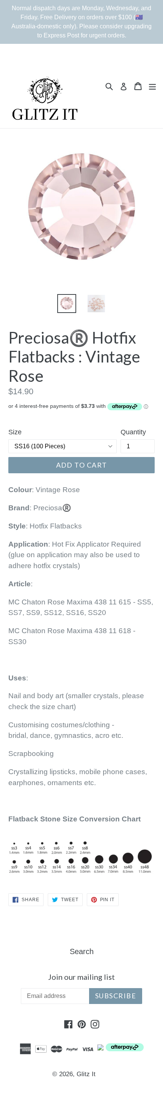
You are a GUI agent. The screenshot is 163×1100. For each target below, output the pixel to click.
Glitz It (86, 1074)
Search (82, 951)
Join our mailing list (81, 976)
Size (15, 432)
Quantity (133, 432)
